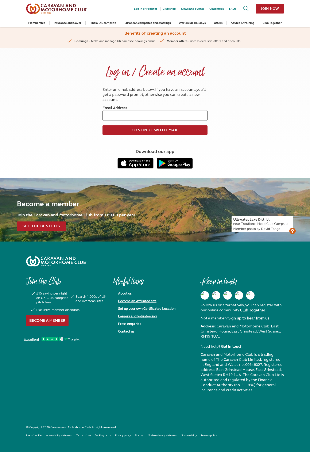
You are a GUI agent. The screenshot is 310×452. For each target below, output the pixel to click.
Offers (218, 23)
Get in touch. (232, 346)
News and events (192, 9)
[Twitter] (227, 295)
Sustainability (189, 435)
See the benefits (41, 226)
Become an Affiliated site (137, 301)
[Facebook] (205, 295)
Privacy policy (123, 435)
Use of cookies (34, 435)
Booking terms (102, 435)
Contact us (126, 331)
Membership (36, 23)
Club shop (169, 9)
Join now (270, 9)
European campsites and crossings (147, 23)
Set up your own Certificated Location (146, 309)
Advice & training (242, 23)
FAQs (232, 9)
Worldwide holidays (192, 23)
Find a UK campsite (103, 23)
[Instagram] (216, 295)
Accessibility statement (59, 435)
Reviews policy (209, 435)
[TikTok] (250, 295)
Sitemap (139, 435)
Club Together (272, 23)
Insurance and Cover (67, 23)
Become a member (47, 320)
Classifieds (216, 9)
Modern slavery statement (163, 435)
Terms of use (83, 435)
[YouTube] (239, 295)
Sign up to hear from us (248, 318)
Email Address (114, 108)
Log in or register (145, 9)
